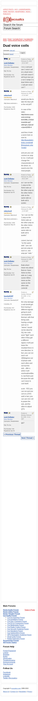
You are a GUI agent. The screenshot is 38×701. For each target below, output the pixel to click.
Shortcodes (7, 658)
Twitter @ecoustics (10, 678)
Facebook (7, 672)
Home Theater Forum (11, 614)
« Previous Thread (12, 434)
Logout (5, 653)
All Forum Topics (10, 642)
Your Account (8, 664)
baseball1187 (8, 296)
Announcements (9, 662)
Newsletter (22, 691)
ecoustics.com (16, 688)
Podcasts (7, 14)
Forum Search (12, 28)
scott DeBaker (9, 63)
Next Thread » (27, 438)
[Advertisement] (19, 520)
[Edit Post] (33, 59)
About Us (6, 691)
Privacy (29, 691)
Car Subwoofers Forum (16, 633)
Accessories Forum (11, 640)
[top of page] (4, 58)
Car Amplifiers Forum (15, 619)
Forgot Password (9, 651)
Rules (5, 656)
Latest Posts (8, 9)
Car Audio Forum (10, 616)
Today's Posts (30, 610)
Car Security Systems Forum (18, 629)
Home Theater (8, 11)
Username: (9, 50)
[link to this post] (9, 58)
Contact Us (14, 691)
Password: (8, 54)
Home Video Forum (11, 612)
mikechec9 (8, 95)
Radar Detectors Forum (16, 639)
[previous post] (5, 91)
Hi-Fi (16, 9)
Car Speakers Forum (15, 631)
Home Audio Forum (11, 610)
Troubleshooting (9, 660)
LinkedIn (6, 676)
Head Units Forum (14, 637)
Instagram (6, 674)
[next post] (5, 58)
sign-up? (12, 50)
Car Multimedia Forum (15, 625)
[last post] (7, 58)
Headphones (20, 11)
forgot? (12, 54)
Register (6, 654)
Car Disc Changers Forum (17, 621)
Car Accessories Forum (16, 617)
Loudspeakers (24, 9)
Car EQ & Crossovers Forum (18, 623)
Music (28, 11)
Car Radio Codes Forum (16, 627)
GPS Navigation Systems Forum (19, 635)
